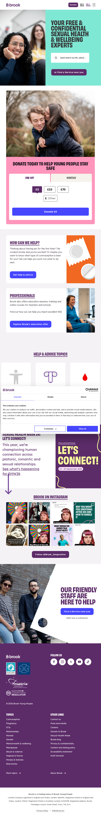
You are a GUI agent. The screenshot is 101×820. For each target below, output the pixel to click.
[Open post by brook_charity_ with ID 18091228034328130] (61, 512)
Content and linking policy (62, 747)
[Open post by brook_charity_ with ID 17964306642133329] (39, 535)
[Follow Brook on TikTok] (87, 661)
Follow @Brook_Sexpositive (50, 554)
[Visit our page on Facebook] (53, 661)
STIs (8, 727)
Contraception (13, 719)
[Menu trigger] (94, 4)
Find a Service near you (77, 611)
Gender (9, 739)
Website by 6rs (58, 811)
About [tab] (83, 397)
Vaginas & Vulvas (14, 755)
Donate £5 (50, 211)
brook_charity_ (16, 504)
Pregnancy (11, 723)
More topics (11, 773)
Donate (73, 5)
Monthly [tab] (71, 177)
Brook (13, 4)
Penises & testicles (14, 760)
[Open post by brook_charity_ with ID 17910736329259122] (39, 512)
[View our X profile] (70, 661)
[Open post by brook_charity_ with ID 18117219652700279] (84, 535)
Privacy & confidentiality (62, 743)
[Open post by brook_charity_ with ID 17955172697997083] (16, 535)
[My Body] (16, 383)
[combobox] (70, 58)
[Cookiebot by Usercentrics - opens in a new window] (87, 390)
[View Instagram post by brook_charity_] (25, 521)
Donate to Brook (58, 731)
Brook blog (55, 739)
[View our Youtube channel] (79, 661)
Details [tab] (51, 397)
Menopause (11, 747)
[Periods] (85, 383)
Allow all (82, 429)
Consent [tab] (17, 397)
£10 (49, 189)
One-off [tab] (29, 177)
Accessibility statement (61, 751)
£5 (37, 189)
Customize (48, 429)
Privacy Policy (42, 811)
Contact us (55, 719)
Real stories (11, 764)
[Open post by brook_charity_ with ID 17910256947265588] (16, 512)
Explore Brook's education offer (30, 324)
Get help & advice (23, 274)
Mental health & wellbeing (18, 743)
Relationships (12, 731)
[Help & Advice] (82, 5)
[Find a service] (88, 5)
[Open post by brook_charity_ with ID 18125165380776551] (61, 535)
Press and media (58, 723)
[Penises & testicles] (50, 383)
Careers (54, 727)
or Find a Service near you (69, 72)
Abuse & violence (14, 751)
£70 (63, 189)
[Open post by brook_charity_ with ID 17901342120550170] (84, 512)
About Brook (56, 773)
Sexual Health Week (60, 735)
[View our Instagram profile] (62, 661)
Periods (9, 735)
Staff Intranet (57, 755)
